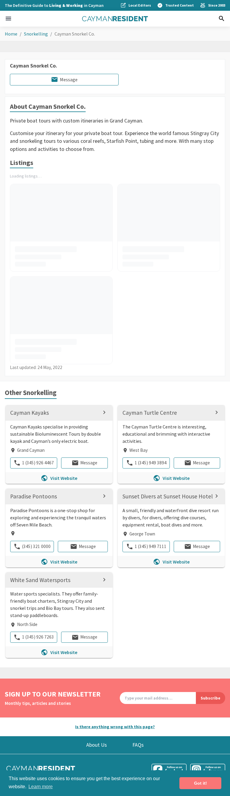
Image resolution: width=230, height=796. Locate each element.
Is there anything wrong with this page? (115, 726)
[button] (8, 18)
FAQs (138, 745)
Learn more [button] (40, 786)
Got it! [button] (200, 783)
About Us (96, 745)
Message (69, 79)
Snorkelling (36, 34)
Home (11, 34)
